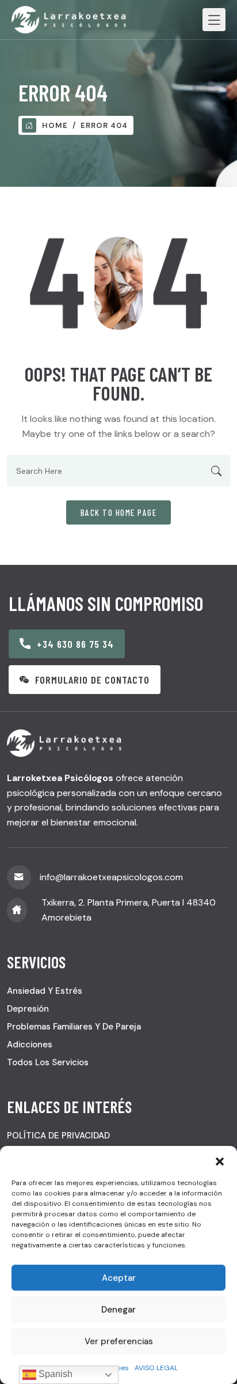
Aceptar (119, 1278)
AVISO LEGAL (156, 1367)
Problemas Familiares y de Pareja (74, 1026)
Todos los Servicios (48, 1062)
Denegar (118, 1309)
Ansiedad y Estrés (44, 991)
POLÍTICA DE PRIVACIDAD (58, 1135)
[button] (219, 1160)
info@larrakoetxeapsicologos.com (111, 877)
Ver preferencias (119, 1341)
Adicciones (29, 1044)
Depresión (28, 1009)
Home (55, 125)
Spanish (54, 1374)
